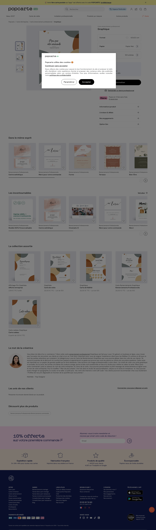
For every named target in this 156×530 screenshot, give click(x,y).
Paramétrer (69, 82)
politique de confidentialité (60, 75)
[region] (79, 70)
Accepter (86, 82)
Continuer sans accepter (56, 66)
